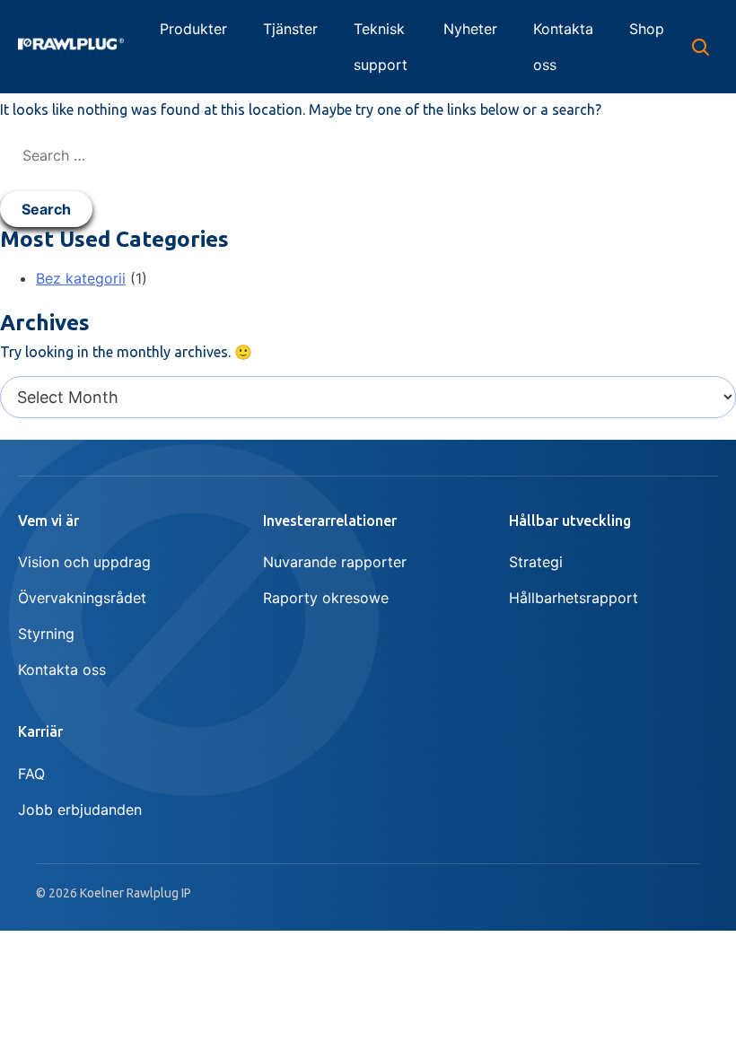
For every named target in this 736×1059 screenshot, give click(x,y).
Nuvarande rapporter (335, 562)
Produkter (193, 29)
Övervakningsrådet (82, 598)
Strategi (536, 562)
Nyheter (470, 29)
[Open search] (700, 47)
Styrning (46, 634)
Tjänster (290, 29)
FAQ (31, 774)
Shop (646, 29)
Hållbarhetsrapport (573, 598)
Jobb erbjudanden (80, 809)
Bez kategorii (81, 278)
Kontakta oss (563, 47)
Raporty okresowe (326, 598)
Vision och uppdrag (84, 562)
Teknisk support (380, 47)
